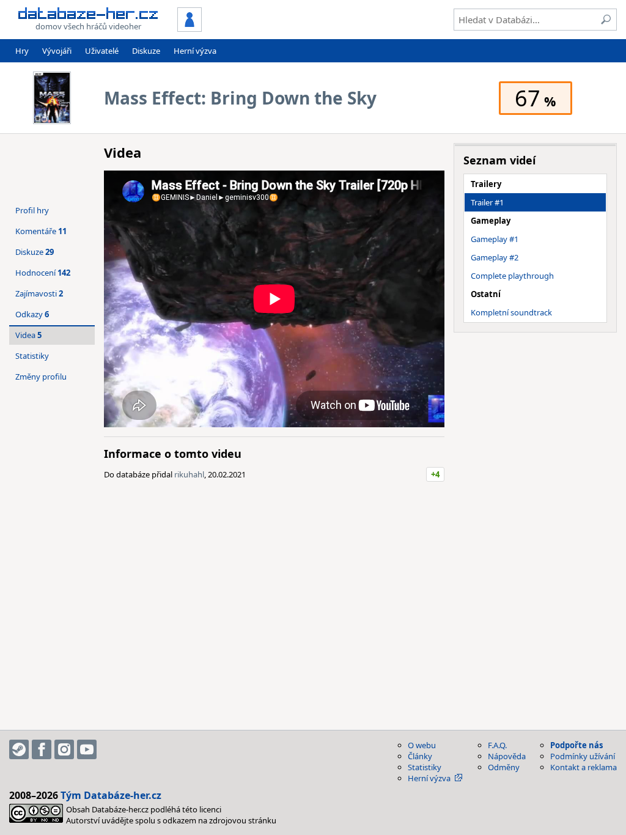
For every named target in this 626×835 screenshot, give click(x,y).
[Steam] (19, 749)
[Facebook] (41, 749)
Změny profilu (41, 376)
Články (420, 756)
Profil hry (32, 210)
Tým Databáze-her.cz (111, 795)
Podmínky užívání (582, 756)
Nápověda (507, 756)
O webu (422, 745)
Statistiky (32, 355)
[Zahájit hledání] (606, 19)
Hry (22, 50)
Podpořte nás (576, 745)
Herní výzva (195, 50)
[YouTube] (87, 749)
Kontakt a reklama (583, 767)
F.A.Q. (497, 745)
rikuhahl (189, 474)
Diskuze (146, 50)
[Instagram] (64, 749)
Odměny (504, 767)
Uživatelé (102, 50)
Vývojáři (57, 50)
